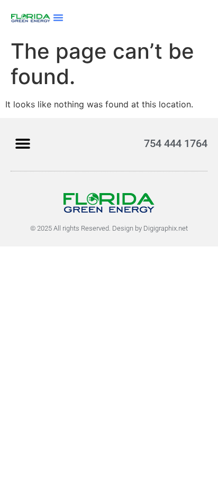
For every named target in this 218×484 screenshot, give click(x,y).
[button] (58, 17)
